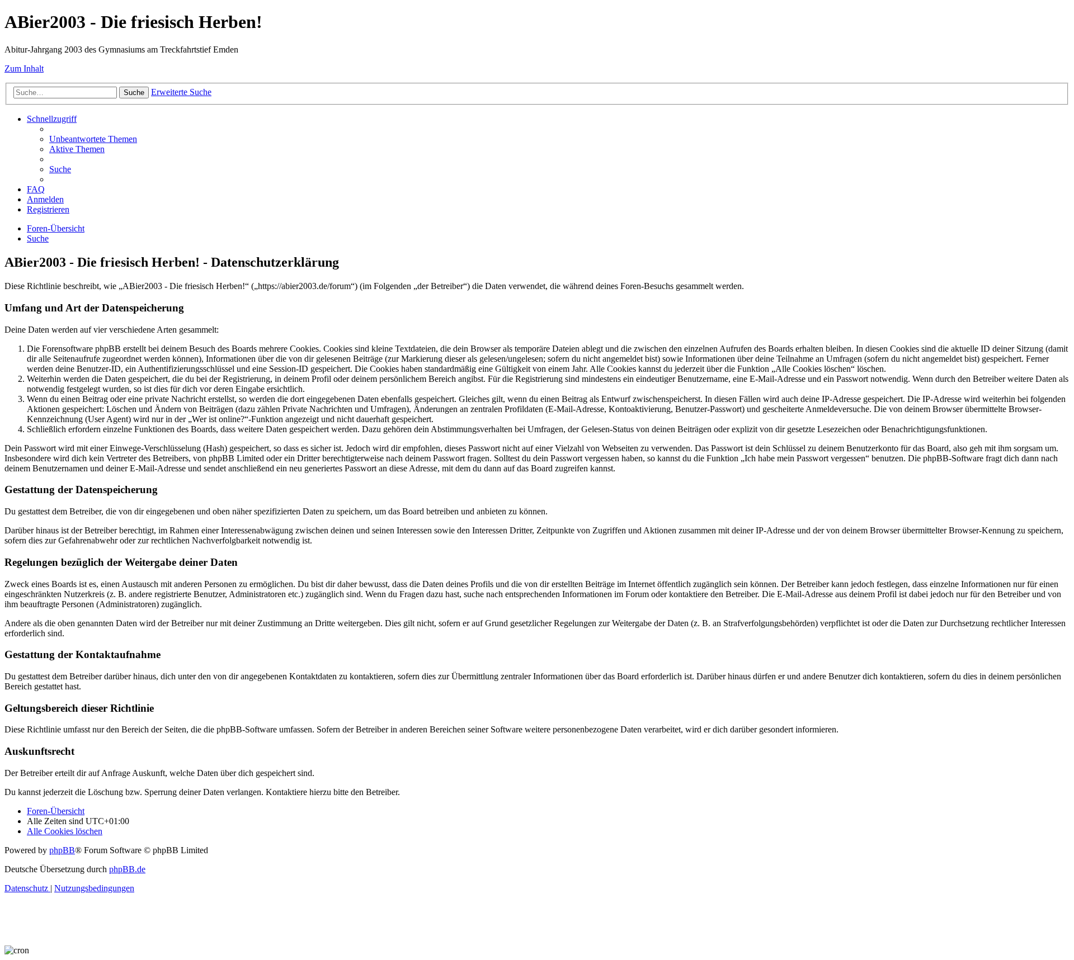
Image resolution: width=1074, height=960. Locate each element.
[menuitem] (93, 139)
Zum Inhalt (24, 68)
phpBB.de (127, 869)
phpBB (62, 850)
